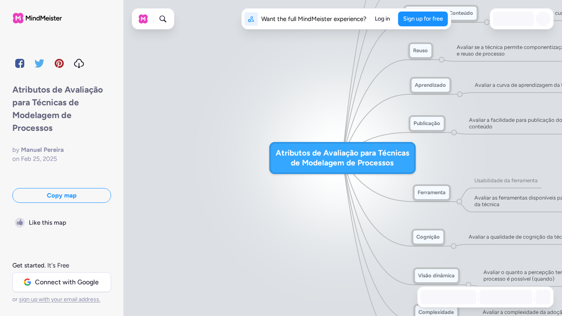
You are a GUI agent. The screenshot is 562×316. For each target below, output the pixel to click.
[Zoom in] (523, 297)
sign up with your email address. (59, 299)
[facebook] (19, 63)
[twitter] (39, 63)
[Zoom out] (488, 297)
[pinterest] (59, 63)
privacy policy (160, 299)
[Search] (163, 19)
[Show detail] (542, 297)
